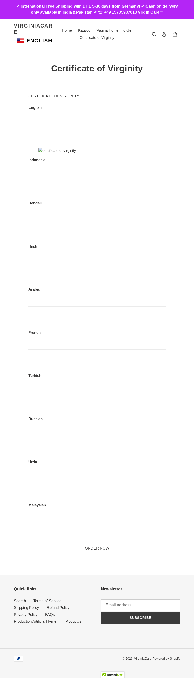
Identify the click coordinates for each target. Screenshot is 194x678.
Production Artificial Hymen (36, 621)
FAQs (50, 614)
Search (20, 601)
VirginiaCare (33, 29)
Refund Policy (58, 607)
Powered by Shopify (166, 658)
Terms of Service (47, 601)
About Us (73, 621)
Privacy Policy (26, 614)
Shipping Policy (26, 607)
